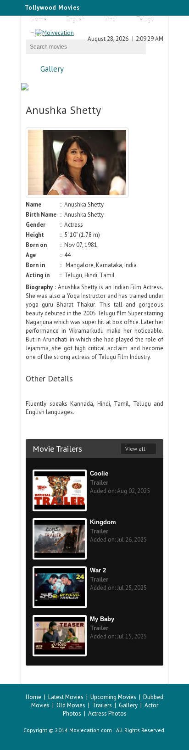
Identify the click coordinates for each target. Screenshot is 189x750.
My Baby (102, 619)
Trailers (102, 705)
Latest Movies (65, 697)
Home (39, 19)
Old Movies (70, 705)
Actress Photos (107, 713)
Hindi (110, 19)
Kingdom (103, 522)
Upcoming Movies (113, 697)
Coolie (99, 473)
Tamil (37, 35)
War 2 (98, 570)
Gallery (52, 69)
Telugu (145, 19)
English (75, 19)
